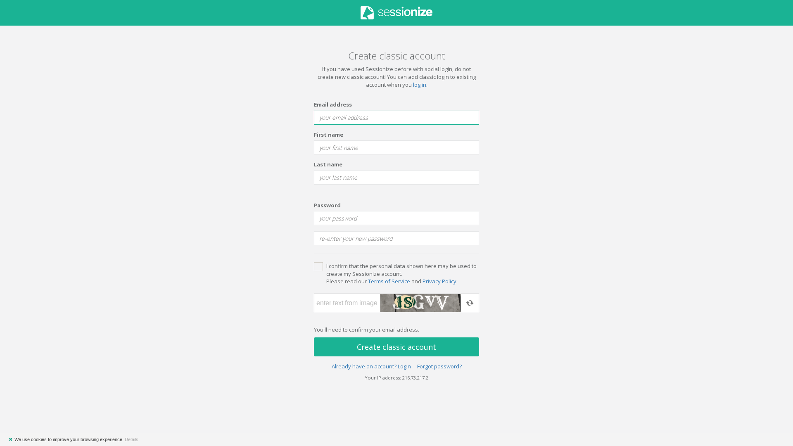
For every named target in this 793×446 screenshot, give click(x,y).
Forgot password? (439, 366)
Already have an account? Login (371, 366)
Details (131, 439)
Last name (328, 164)
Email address (333, 104)
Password (327, 205)
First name (328, 134)
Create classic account (396, 347)
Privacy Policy (439, 281)
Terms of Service (389, 281)
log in (419, 84)
